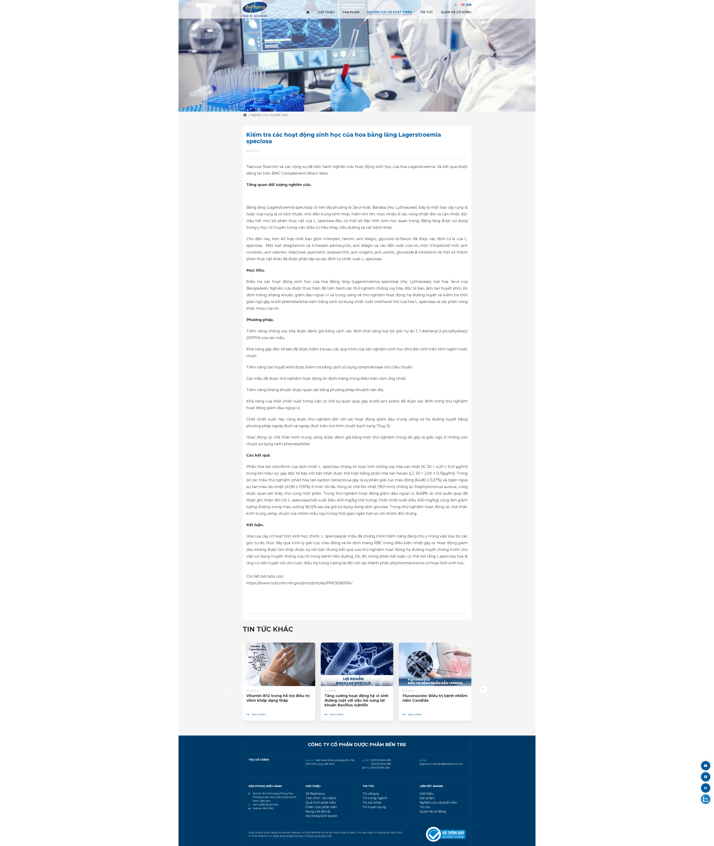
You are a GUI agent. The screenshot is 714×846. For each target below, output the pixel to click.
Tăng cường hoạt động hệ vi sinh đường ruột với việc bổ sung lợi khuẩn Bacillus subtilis (356, 700)
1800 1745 (268, 808)
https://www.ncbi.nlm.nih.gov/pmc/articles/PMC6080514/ (299, 583)
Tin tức (426, 12)
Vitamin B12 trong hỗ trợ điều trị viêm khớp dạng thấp (278, 698)
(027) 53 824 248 (380, 767)
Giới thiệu (326, 12)
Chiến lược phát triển (321, 807)
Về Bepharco (315, 793)
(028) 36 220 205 (268, 804)
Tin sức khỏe (372, 802)
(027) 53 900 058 (381, 763)
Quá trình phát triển (320, 802)
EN (469, 5)
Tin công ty (371, 793)
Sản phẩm (350, 12)
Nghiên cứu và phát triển (389, 12)
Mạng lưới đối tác (318, 811)
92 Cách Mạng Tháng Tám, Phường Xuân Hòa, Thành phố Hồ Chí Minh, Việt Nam (274, 797)
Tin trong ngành (375, 798)
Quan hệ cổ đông (456, 12)
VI (462, 5)
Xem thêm (259, 714)
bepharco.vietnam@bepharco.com (441, 763)
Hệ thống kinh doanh (321, 816)
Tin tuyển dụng (374, 807)
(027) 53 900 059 (381, 760)
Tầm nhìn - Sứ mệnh (320, 798)
